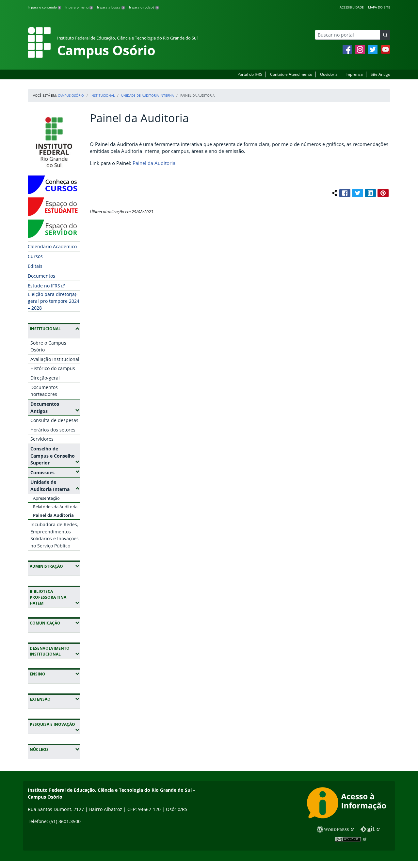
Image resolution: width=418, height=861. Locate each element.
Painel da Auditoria (53, 515)
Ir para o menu (78, 7)
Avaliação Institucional (54, 359)
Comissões (55, 472)
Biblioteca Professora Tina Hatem (55, 597)
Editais (35, 266)
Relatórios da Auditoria (55, 507)
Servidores (42, 439)
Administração (55, 566)
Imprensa (354, 74)
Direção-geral (45, 378)
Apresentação (46, 498)
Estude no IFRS (44, 286)
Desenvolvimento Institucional (55, 651)
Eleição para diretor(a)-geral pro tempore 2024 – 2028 (53, 301)
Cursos (35, 256)
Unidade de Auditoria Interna (147, 95)
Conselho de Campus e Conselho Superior (55, 456)
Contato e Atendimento (291, 74)
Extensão (55, 699)
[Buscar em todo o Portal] (385, 35)
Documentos (41, 276)
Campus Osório (71, 95)
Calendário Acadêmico (52, 246)
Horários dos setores (52, 430)
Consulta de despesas (54, 420)
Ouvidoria (329, 74)
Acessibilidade (352, 7)
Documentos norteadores (44, 391)
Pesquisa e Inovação (55, 724)
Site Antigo (380, 74)
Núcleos (55, 749)
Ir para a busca (110, 7)
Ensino (55, 674)
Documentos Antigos (55, 407)
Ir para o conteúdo (44, 7)
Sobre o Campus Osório (48, 346)
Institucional (102, 95)
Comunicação (55, 623)
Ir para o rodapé (143, 7)
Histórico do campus (52, 368)
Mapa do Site (379, 7)
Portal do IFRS (249, 74)
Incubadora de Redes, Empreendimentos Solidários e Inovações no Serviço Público (54, 535)
